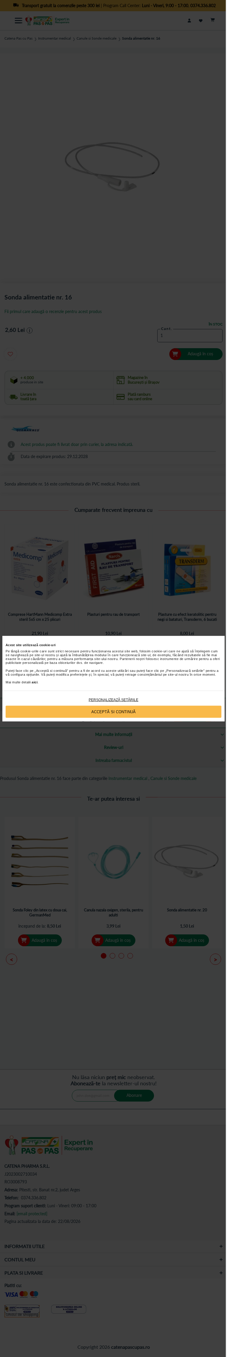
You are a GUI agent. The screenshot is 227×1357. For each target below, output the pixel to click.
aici (35, 682)
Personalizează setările (113, 700)
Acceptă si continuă (113, 711)
